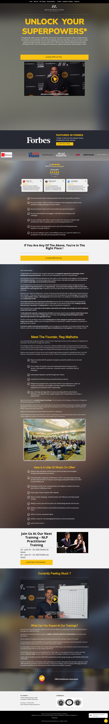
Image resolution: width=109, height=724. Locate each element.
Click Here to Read (64, 144)
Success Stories (51, 1)
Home (31, 1)
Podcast (59, 1)
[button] (87, 185)
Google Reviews (57, 166)
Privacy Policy (54, 717)
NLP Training (42, 1)
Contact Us (76, 1)
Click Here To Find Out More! (36, 562)
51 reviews (56, 174)
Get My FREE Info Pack (54, 57)
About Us (36, 1)
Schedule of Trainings (68, 1)
